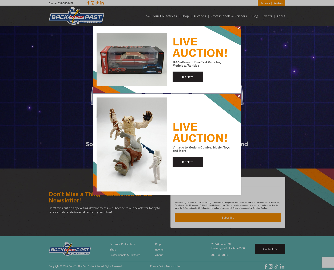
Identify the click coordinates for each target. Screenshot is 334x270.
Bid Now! (187, 77)
